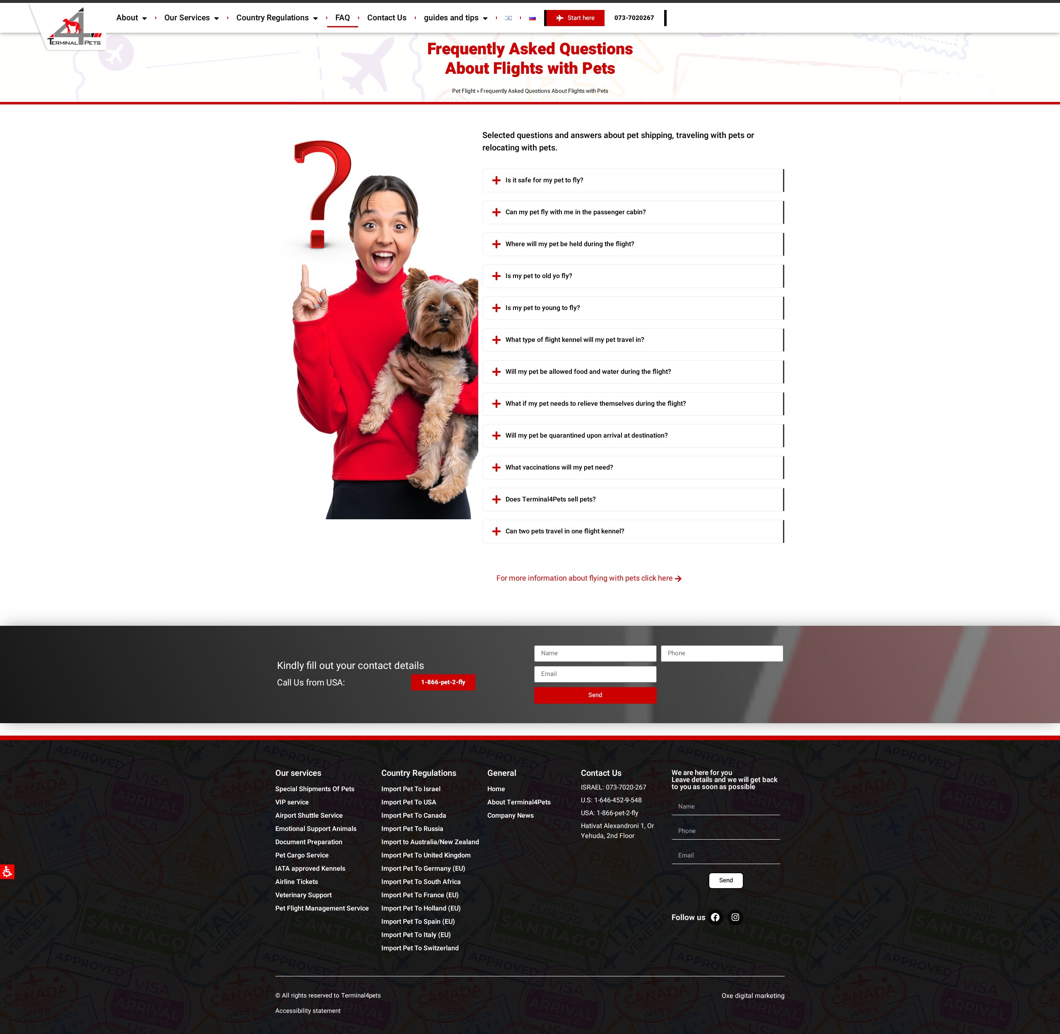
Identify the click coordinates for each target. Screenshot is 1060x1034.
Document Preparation (308, 842)
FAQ (342, 18)
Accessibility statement (308, 1010)
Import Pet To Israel (411, 789)
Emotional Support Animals (316, 829)
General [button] (501, 773)
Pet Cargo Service (302, 855)
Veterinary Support (303, 895)
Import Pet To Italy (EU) (416, 935)
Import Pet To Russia (412, 829)
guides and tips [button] (451, 18)
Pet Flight (463, 91)
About (127, 18)
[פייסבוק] (715, 917)
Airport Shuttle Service (309, 816)
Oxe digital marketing (753, 996)
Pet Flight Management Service (322, 908)
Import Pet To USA (408, 802)
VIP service (292, 802)
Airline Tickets (296, 882)
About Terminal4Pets (519, 802)
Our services (298, 773)
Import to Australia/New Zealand (430, 842)
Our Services (187, 18)
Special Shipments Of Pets (314, 789)
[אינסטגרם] (735, 917)
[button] (633, 180)
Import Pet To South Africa (421, 882)
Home (496, 789)
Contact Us (387, 18)
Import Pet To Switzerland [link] (420, 948)
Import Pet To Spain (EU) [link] (418, 922)
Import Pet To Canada (413, 816)
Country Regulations (272, 18)
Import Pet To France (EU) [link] (420, 895)
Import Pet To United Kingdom (426, 855)
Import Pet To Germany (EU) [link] (423, 869)
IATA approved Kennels (310, 869)
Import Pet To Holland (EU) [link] (421, 908)
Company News (510, 816)
